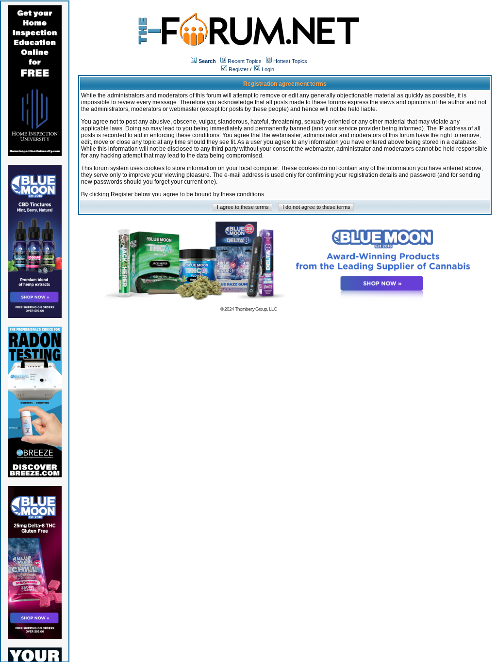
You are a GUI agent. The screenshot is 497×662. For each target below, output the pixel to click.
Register (237, 69)
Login (267, 69)
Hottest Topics (290, 61)
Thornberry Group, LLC (256, 309)
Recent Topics (245, 61)
